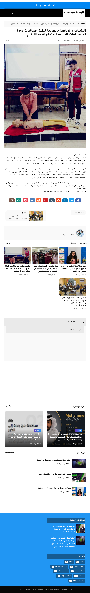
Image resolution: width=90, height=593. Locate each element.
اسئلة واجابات (78, 566)
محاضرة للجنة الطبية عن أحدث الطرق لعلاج (53, 488)
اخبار (77, 24)
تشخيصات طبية (61, 566)
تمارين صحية (79, 571)
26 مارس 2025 (78, 309)
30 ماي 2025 (79, 274)
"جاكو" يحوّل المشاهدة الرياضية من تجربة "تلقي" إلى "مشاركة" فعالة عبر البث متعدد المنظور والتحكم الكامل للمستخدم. (63, 542)
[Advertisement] (68, 384)
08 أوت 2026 (34, 444)
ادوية (70, 562)
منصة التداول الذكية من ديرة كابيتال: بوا (55, 474)
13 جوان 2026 (75, 444)
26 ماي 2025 (51, 274)
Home (83, 24)
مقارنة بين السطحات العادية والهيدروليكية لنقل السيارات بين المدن (25, 437)
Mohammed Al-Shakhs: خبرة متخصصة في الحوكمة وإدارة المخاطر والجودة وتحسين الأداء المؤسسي (65, 437)
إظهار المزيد (9, 406)
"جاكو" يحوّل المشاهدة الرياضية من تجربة (54, 460)
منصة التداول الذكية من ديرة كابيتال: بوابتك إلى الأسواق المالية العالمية (64, 529)
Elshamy (68, 235)
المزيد (7, 243)
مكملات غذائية (78, 580)
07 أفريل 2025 (23, 274)
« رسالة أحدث (79, 212)
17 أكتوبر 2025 (63, 478)
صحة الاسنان (62, 571)
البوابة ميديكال (74, 12)
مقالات (37, 430)
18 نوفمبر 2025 (62, 464)
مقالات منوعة (66, 576)
